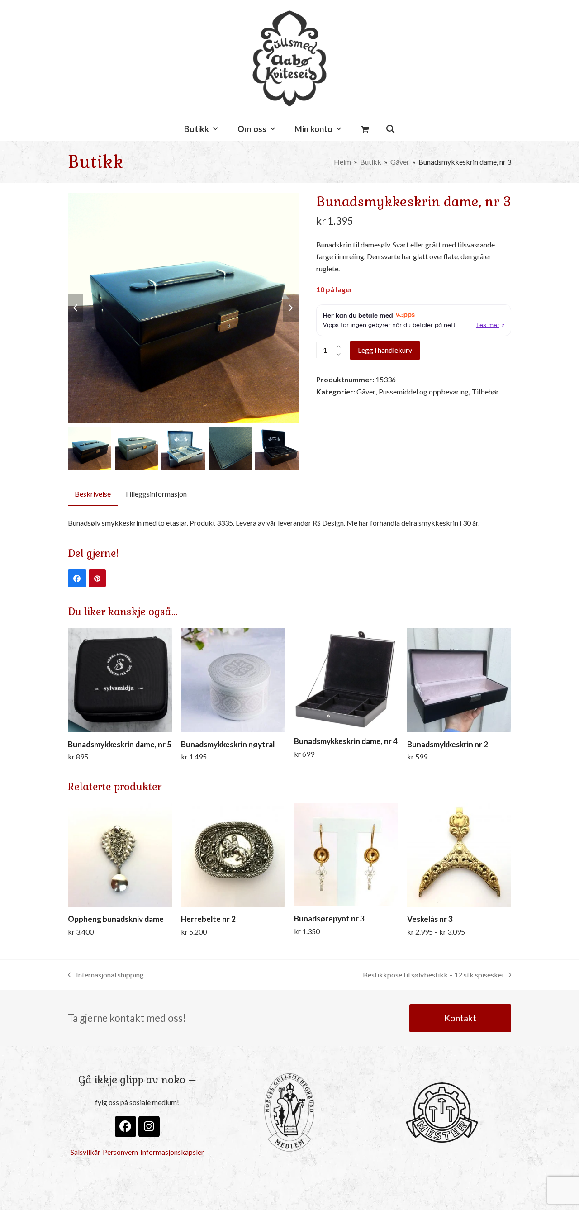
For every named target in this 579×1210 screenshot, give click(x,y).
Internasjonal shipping (106, 975)
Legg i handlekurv (385, 350)
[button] (365, 129)
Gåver (365, 391)
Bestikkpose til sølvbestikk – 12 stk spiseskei (433, 975)
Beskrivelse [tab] (93, 493)
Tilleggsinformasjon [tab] (155, 493)
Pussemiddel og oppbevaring (424, 391)
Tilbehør (485, 391)
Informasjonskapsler (172, 1152)
